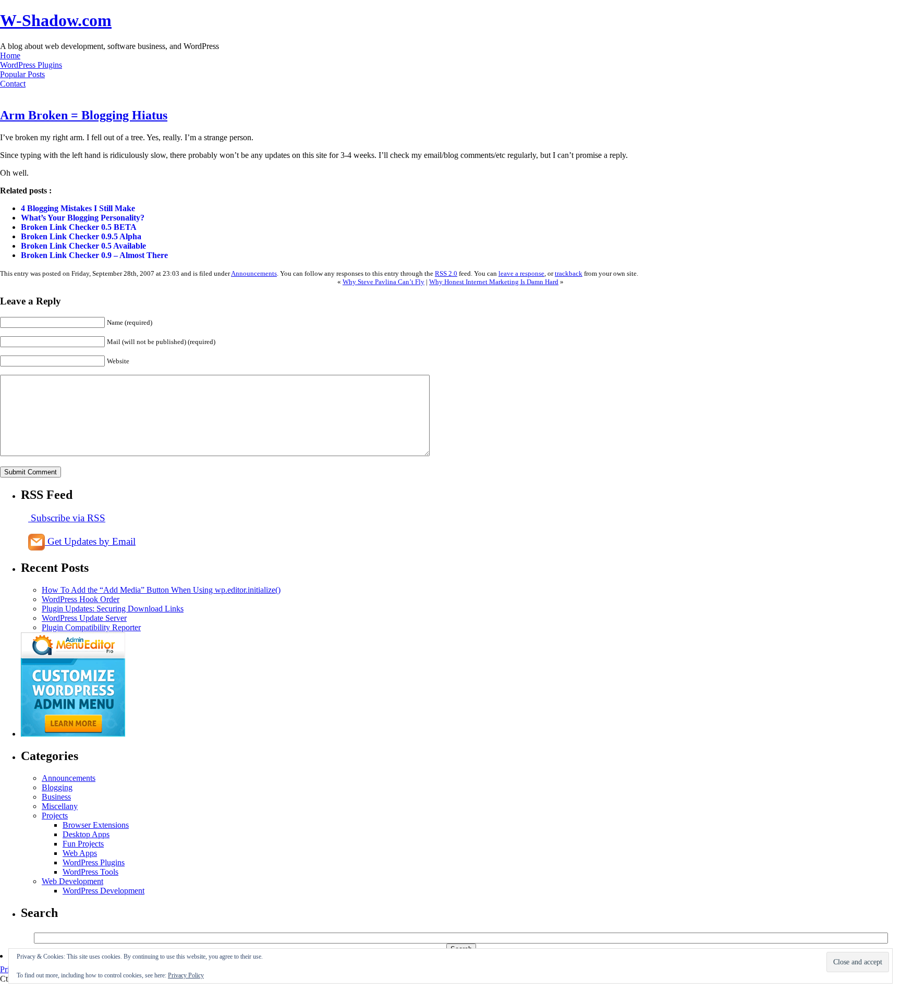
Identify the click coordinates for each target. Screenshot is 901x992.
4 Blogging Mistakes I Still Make (78, 208)
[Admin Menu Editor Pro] (73, 733)
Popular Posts (22, 74)
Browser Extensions (96, 824)
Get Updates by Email (90, 541)
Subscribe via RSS (66, 517)
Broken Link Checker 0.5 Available (83, 245)
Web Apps (80, 853)
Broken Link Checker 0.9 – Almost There (94, 255)
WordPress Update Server (84, 618)
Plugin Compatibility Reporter (91, 627)
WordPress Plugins (31, 64)
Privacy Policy (186, 975)
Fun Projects (83, 843)
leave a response (521, 273)
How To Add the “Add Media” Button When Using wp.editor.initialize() (161, 589)
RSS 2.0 (446, 273)
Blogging (57, 787)
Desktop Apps (86, 834)
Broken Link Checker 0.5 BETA (79, 227)
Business (56, 796)
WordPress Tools (90, 871)
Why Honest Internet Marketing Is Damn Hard (493, 282)
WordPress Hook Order (80, 599)
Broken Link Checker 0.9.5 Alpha (81, 236)
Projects (55, 815)
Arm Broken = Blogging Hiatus (83, 115)
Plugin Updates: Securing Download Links (113, 608)
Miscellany (60, 806)
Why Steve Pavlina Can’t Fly (383, 282)
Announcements (254, 273)
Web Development (72, 881)
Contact (13, 83)
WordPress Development (103, 890)
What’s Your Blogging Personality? (82, 217)
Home (10, 55)
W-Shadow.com (56, 20)
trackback (568, 273)
